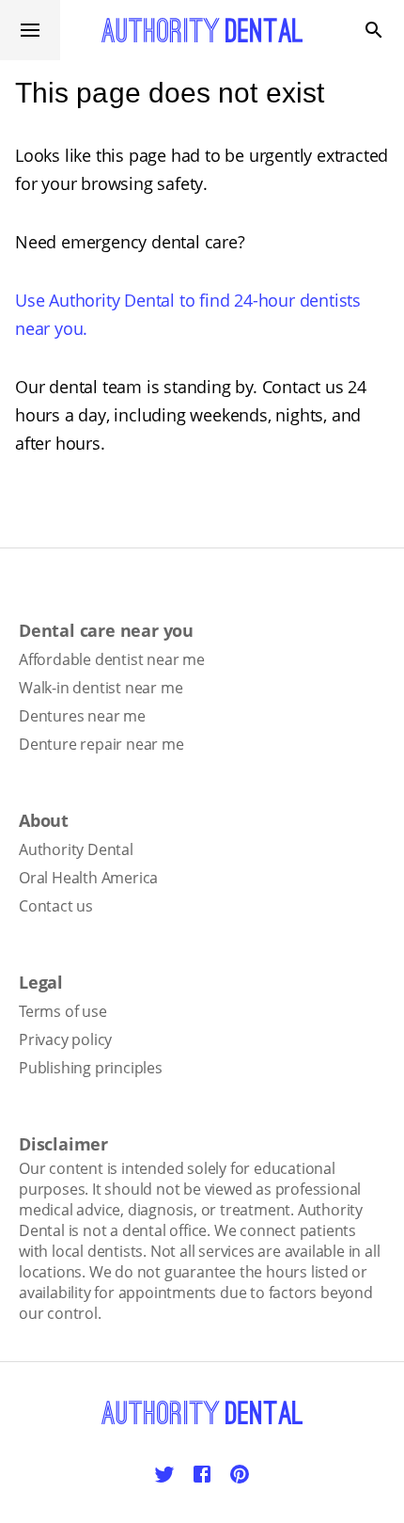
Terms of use (63, 1011)
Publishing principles (91, 1067)
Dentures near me (82, 716)
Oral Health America (88, 877)
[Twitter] (164, 1474)
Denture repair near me (101, 744)
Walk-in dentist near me (100, 687)
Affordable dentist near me (112, 659)
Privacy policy (65, 1039)
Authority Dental (76, 849)
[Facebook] (202, 1474)
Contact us (56, 906)
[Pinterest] (239, 1474)
